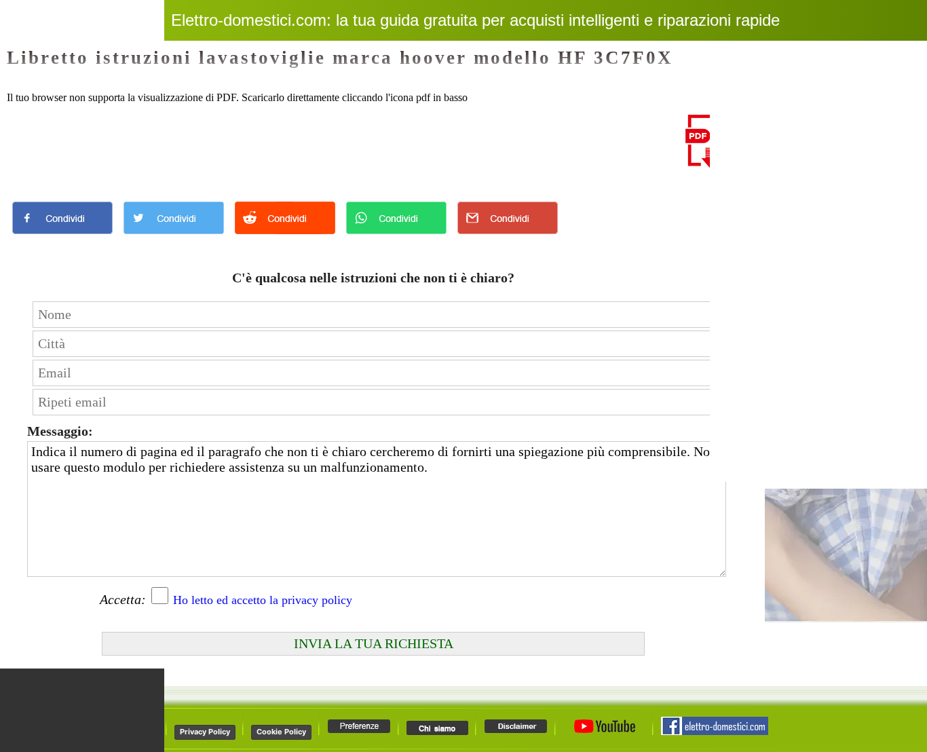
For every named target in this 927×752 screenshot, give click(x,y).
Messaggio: (60, 431)
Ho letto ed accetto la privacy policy (262, 600)
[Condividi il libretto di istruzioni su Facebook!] (62, 237)
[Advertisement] (346, 145)
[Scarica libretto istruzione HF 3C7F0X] (708, 165)
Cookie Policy (281, 731)
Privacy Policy (205, 731)
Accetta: (123, 599)
